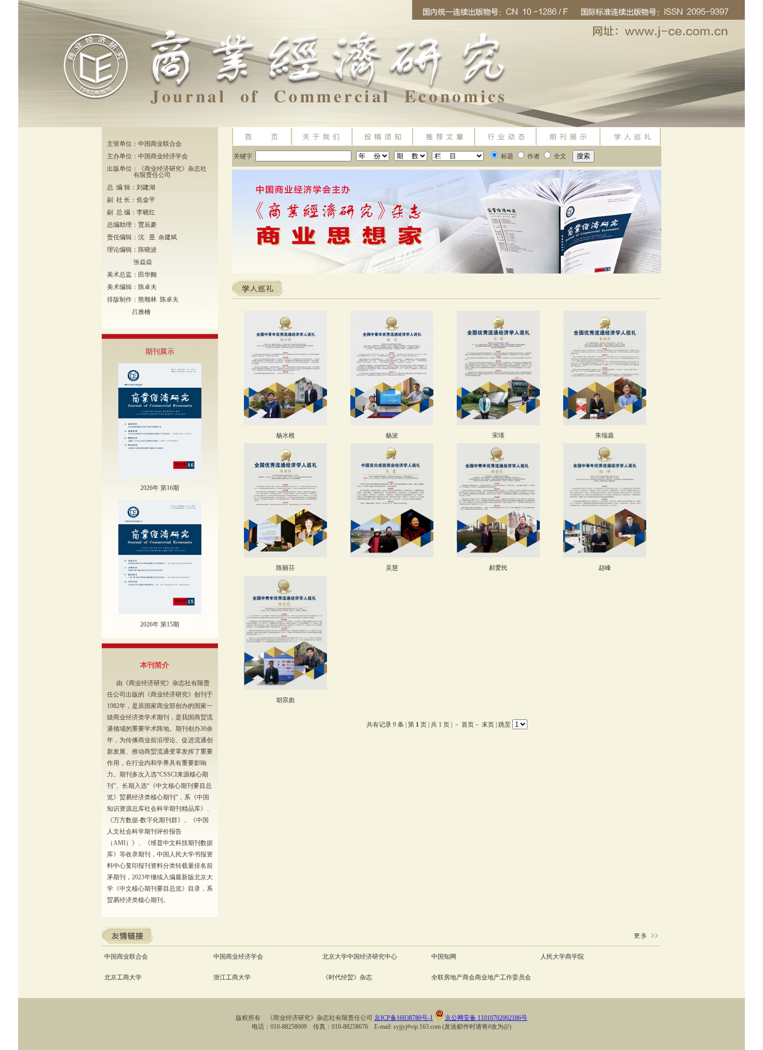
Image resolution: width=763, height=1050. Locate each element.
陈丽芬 (285, 567)
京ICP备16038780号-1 (403, 1017)
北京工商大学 (123, 977)
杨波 (392, 435)
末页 (488, 724)
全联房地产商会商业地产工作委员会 (481, 977)
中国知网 (443, 956)
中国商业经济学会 (238, 956)
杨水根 (285, 435)
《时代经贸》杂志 (347, 977)
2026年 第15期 (159, 624)
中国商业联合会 (126, 956)
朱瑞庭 (604, 435)
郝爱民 (498, 567)
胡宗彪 (285, 700)
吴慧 (392, 567)
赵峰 (604, 567)
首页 (467, 724)
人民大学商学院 (562, 956)
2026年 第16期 (159, 488)
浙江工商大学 (232, 977)
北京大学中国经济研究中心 (359, 956)
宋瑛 (498, 435)
